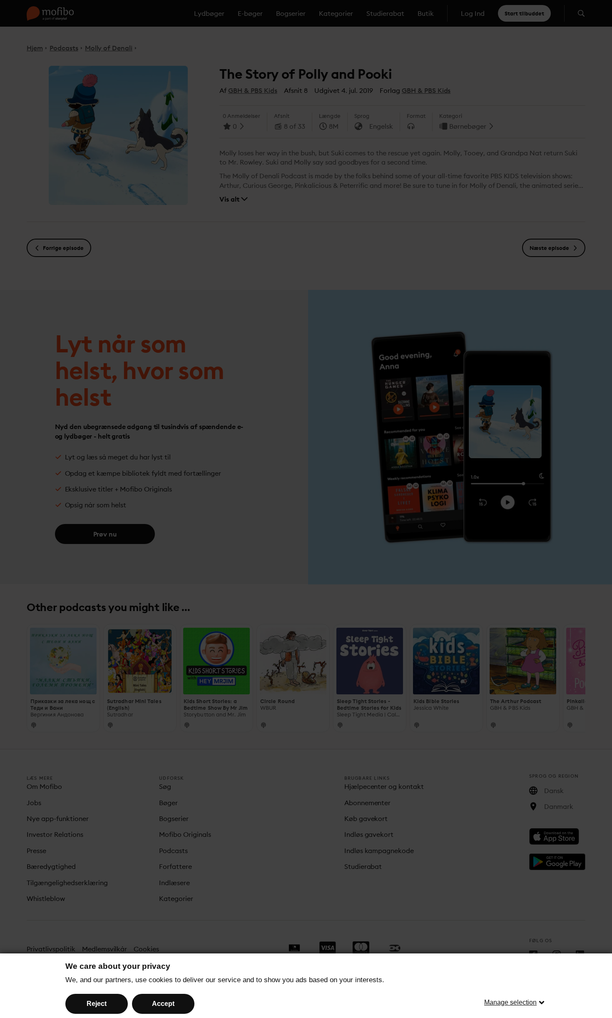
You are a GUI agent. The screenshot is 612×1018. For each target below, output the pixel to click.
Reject (97, 1003)
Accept (163, 1003)
